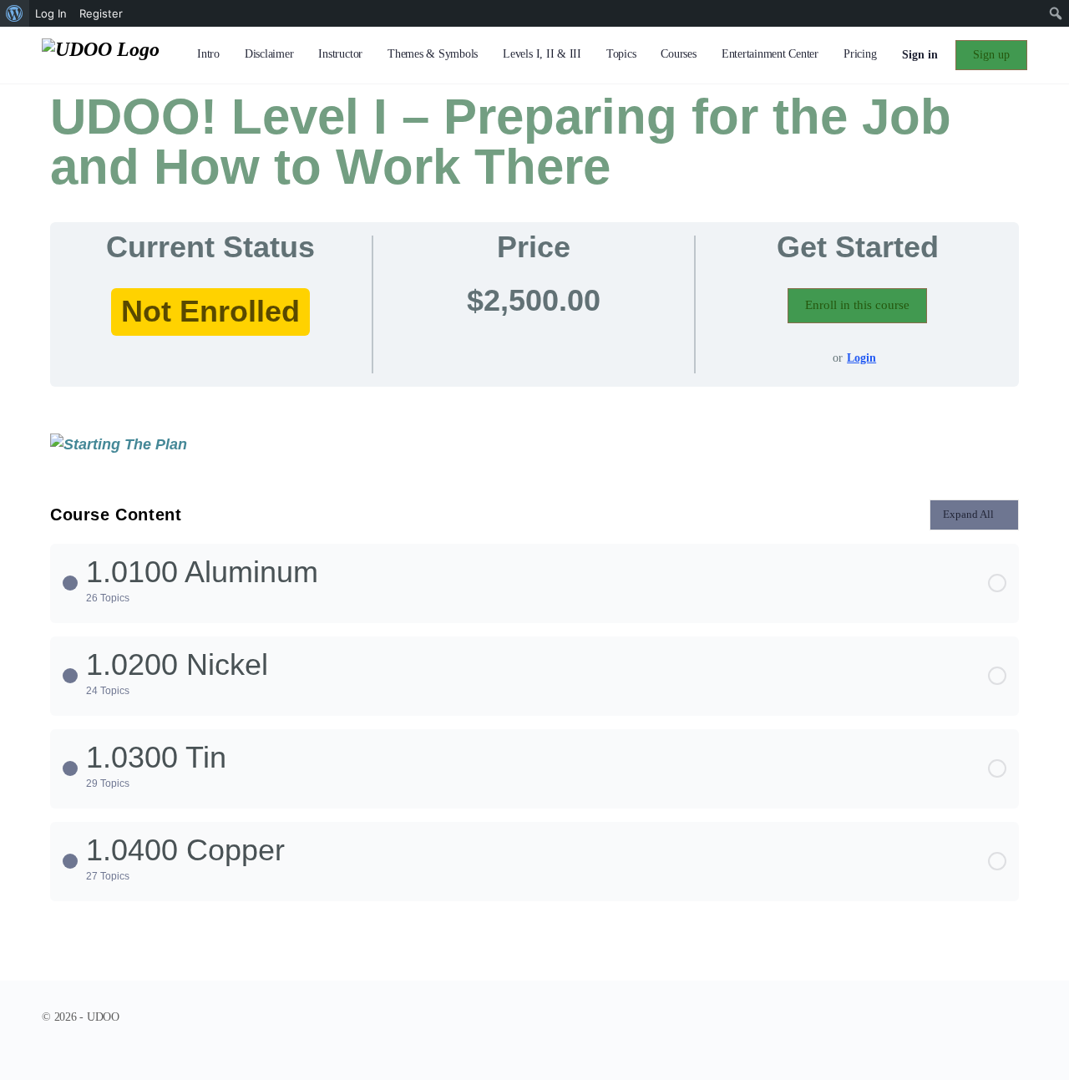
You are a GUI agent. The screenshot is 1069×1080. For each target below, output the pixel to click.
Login (861, 358)
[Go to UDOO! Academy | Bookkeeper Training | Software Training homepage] (101, 53)
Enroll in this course (857, 305)
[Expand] (70, 583)
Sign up (991, 54)
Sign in (920, 54)
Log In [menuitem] (51, 13)
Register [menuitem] (101, 13)
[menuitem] (14, 13)
